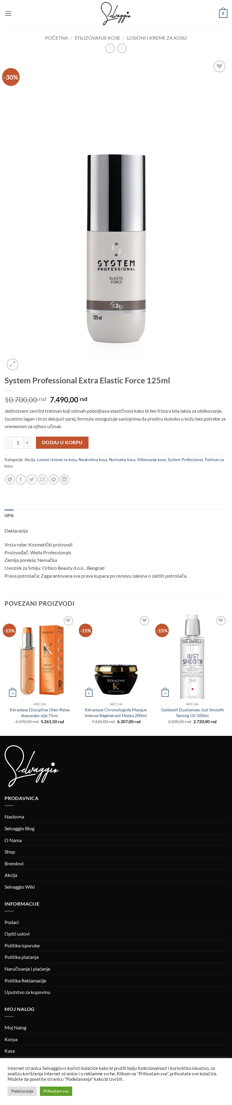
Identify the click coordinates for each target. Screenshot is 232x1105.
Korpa (11, 1039)
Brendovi (14, 863)
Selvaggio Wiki (20, 887)
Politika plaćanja (22, 957)
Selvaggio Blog (19, 828)
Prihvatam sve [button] (56, 1091)
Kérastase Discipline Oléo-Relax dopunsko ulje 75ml (40, 712)
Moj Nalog (15, 1027)
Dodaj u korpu (62, 442)
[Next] (227, 674)
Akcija (29, 459)
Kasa (10, 1051)
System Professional (185, 459)
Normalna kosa (122, 459)
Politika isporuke (22, 945)
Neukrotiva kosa (93, 459)
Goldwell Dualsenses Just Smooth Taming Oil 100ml (192, 712)
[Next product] (110, 48)
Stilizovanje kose (97, 38)
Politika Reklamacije (25, 980)
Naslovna (14, 816)
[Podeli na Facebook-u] (21, 479)
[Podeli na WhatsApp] (10, 479)
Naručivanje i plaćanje (27, 969)
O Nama (13, 840)
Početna (56, 38)
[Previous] (4, 674)
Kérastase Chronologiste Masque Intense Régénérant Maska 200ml (116, 712)
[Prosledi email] (43, 479)
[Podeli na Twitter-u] (32, 479)
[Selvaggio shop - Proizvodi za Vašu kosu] (116, 13)
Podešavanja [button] (22, 1091)
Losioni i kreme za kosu (157, 38)
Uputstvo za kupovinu (27, 992)
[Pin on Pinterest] (54, 479)
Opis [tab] (9, 515)
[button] (8, 13)
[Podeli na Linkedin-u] (64, 479)
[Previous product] (122, 48)
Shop (10, 851)
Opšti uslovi (17, 933)
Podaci (12, 922)
